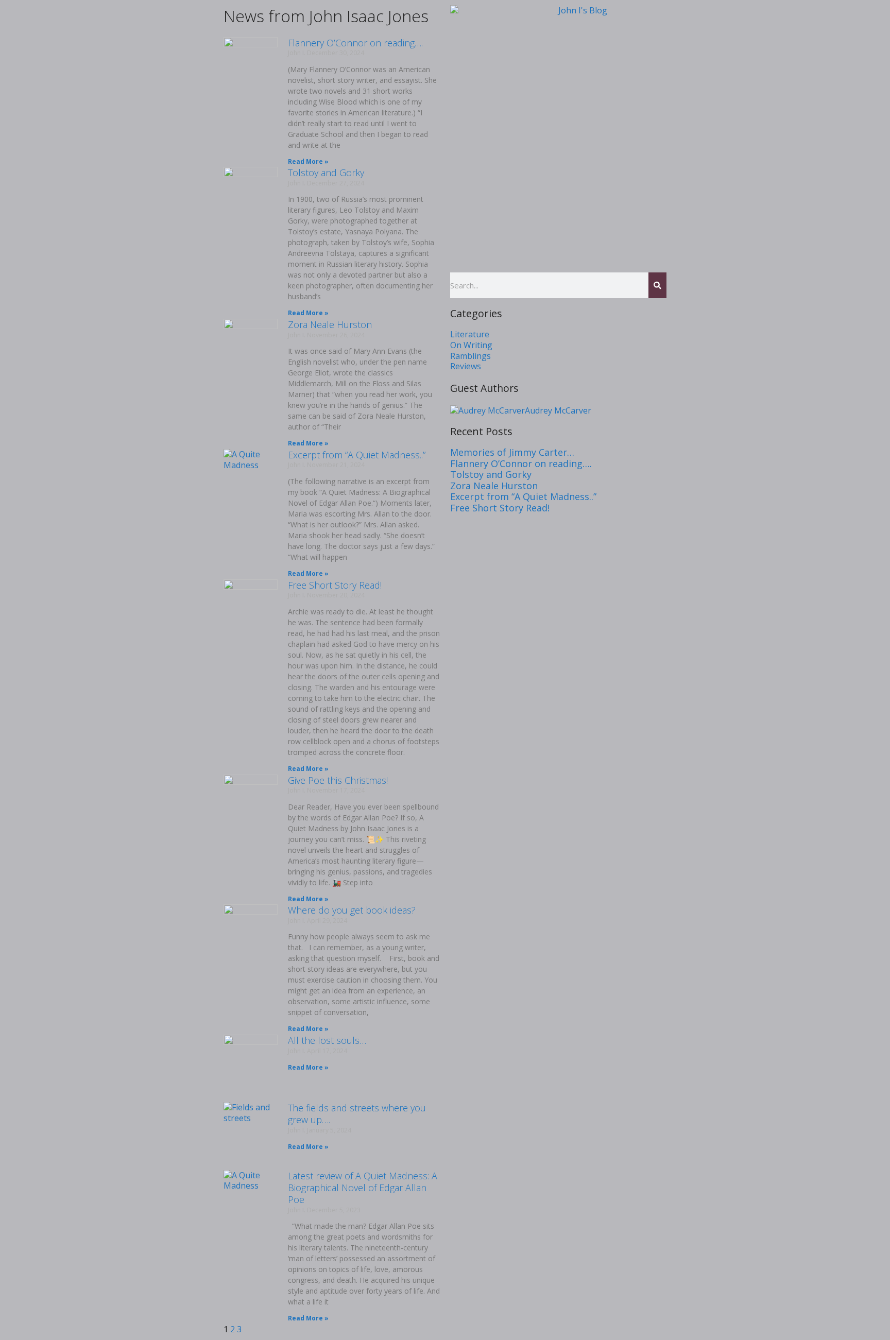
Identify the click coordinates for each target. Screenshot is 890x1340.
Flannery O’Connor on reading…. (355, 43)
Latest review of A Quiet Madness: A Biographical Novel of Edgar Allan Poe (362, 1188)
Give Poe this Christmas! (338, 780)
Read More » (308, 161)
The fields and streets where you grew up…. (357, 1114)
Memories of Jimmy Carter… (512, 452)
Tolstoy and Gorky (326, 172)
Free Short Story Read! (335, 585)
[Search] (657, 285)
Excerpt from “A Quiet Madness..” (356, 455)
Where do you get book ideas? (352, 910)
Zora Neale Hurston (330, 324)
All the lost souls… (327, 1040)
